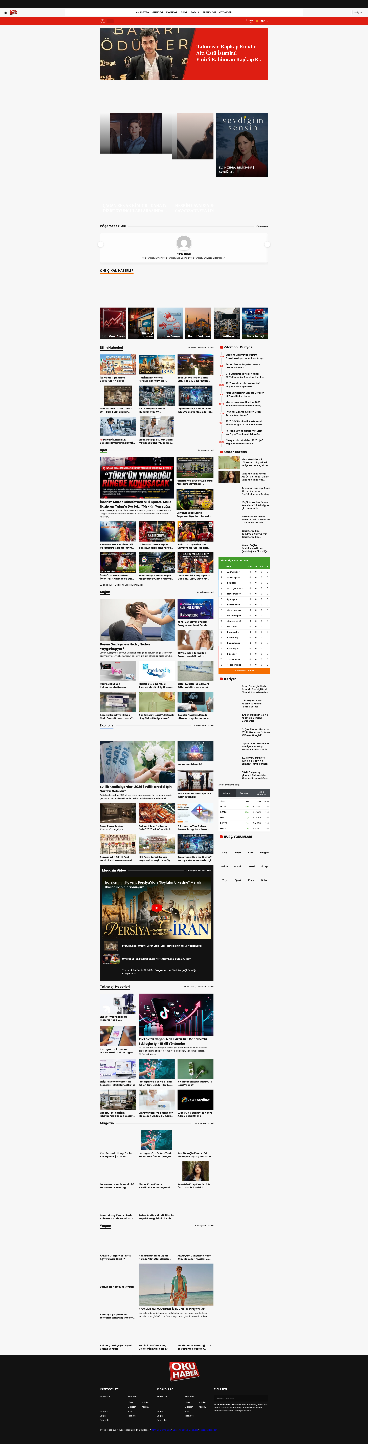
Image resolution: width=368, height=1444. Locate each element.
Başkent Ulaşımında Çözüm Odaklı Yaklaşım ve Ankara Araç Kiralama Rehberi (244, 356)
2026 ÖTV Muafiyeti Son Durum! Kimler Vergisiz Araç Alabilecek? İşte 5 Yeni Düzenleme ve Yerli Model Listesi (244, 423)
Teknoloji (209, 12)
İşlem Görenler (261, 793)
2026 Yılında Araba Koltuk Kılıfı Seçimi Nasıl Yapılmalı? (243, 385)
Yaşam (145, 1406)
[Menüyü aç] (6, 12)
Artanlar (227, 793)
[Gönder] (264, 1398)
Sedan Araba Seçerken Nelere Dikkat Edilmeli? (243, 366)
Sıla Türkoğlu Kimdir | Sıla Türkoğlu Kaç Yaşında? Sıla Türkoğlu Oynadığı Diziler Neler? (184, 258)
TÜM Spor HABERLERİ (205, 450)
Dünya (131, 1402)
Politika (145, 1402)
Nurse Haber (184, 254)
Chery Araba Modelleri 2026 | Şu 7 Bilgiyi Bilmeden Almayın (244, 442)
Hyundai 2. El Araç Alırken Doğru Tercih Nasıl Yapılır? (243, 413)
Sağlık (195, 12)
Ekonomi (172, 12)
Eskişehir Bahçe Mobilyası (185, 1429)
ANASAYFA (142, 12)
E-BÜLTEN (220, 1389)
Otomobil (225, 12)
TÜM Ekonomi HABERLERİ (203, 725)
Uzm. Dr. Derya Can (161, 1429)
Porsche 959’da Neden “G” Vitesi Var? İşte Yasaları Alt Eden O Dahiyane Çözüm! (244, 432)
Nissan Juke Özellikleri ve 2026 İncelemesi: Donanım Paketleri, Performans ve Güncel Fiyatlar (243, 404)
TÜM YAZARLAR (262, 226)
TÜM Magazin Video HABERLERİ (198, 870)
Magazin (132, 1406)
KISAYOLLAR (165, 1389)
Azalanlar (244, 793)
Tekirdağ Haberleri (208, 1429)
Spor (184, 12)
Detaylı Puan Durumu (244, 670)
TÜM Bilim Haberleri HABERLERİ (200, 348)
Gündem (157, 12)
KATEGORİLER (109, 1389)
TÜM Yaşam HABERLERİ (204, 1226)
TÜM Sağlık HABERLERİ (204, 592)
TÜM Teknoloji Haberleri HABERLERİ (198, 987)
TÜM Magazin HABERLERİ (203, 1123)
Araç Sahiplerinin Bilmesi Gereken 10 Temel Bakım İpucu (245, 394)
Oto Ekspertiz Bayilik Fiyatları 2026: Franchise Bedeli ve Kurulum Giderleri (245, 375)
